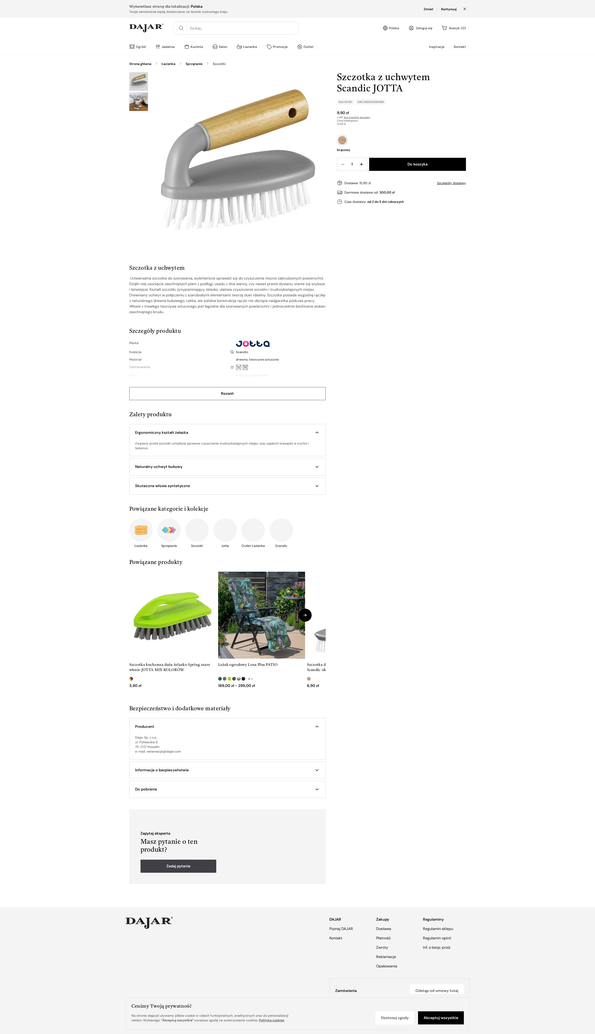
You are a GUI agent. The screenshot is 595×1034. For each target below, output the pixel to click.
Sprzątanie (194, 64)
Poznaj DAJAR (341, 928)
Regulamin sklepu (438, 928)
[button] (227, 432)
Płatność (383, 938)
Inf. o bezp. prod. (437, 947)
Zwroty (382, 947)
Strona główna (140, 64)
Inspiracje (436, 47)
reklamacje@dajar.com (164, 751)
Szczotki (219, 64)
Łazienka (168, 64)
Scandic (242, 352)
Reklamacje (386, 956)
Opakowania (386, 966)
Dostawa (383, 928)
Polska (394, 28)
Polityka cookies (271, 1020)
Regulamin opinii (437, 938)
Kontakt (460, 47)
